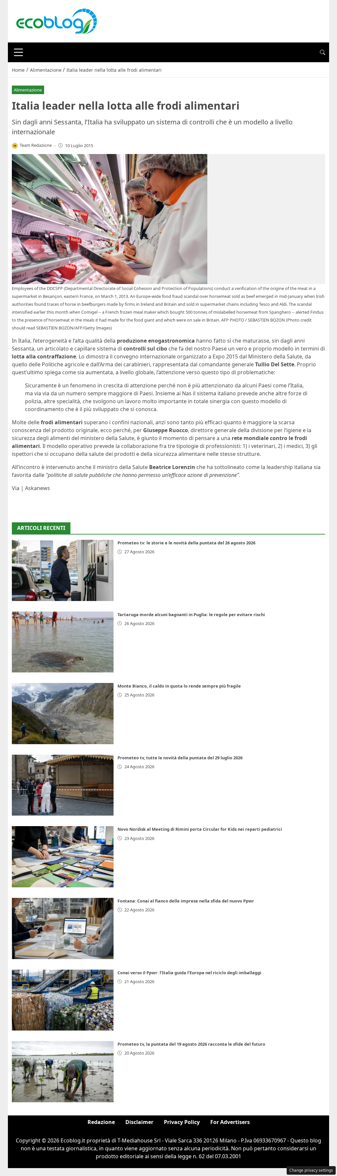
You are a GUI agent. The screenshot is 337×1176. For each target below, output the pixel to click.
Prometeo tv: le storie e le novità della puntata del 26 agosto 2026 (186, 543)
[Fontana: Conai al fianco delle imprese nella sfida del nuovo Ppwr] (63, 928)
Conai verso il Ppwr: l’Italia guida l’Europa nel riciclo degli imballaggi (189, 973)
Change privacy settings (311, 1170)
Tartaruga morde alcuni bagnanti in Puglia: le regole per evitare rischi (191, 614)
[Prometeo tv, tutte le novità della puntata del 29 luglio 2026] (63, 785)
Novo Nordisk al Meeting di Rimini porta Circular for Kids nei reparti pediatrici (199, 829)
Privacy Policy (182, 1122)
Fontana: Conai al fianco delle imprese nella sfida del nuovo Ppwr (185, 901)
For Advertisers (230, 1122)
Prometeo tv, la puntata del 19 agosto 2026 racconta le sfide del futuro (191, 1044)
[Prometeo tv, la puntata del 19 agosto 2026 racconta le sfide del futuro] (63, 1071)
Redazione (101, 1122)
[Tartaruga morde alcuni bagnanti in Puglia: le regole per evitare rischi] (63, 642)
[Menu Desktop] (18, 52)
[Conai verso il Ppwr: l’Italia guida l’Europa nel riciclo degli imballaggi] (63, 1000)
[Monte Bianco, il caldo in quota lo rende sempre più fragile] (63, 713)
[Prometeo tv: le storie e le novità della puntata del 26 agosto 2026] (63, 570)
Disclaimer (139, 1122)
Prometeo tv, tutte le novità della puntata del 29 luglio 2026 (180, 758)
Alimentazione (28, 90)
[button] (322, 52)
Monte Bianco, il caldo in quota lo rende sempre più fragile (179, 686)
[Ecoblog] (56, 20)
